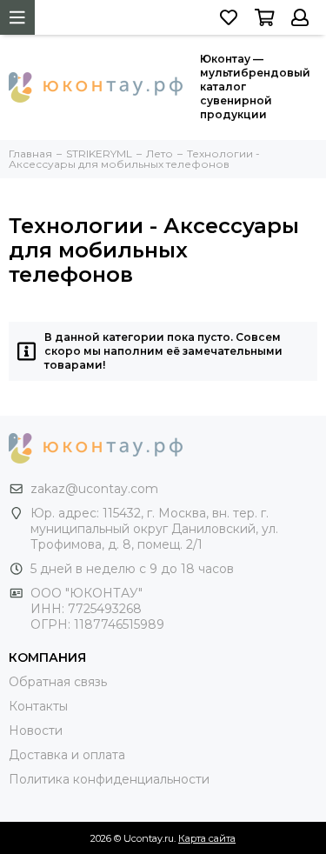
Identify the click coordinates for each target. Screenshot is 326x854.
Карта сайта (207, 838)
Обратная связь (58, 682)
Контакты (38, 706)
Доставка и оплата (67, 755)
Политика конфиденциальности (109, 779)
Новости (36, 730)
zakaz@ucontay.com (94, 489)
